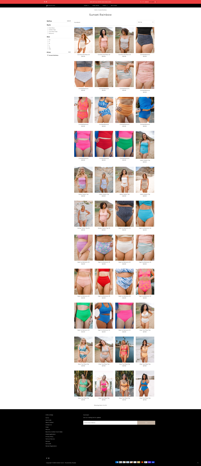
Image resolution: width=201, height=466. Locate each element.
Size (48, 37)
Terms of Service (50, 439)
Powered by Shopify (70, 462)
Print (49, 52)
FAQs (47, 427)
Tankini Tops (52, 29)
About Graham (50, 422)
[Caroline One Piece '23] (83, 40)
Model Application (51, 434)
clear (69, 52)
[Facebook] (44, 2)
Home (96, 10)
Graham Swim (60, 462)
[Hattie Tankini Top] (145, 145)
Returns (48, 429)
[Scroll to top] (197, 462)
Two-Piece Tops (53, 31)
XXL (50, 49)
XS (49, 40)
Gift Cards (48, 443)
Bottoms (51, 33)
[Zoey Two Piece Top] (145, 316)
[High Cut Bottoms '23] (124, 214)
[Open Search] (141, 2)
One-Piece (52, 28)
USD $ (146, 2)
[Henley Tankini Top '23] (83, 214)
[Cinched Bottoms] (145, 40)
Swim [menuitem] (86, 5)
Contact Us (49, 424)
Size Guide (48, 420)
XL (49, 47)
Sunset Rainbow (53, 55)
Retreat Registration (51, 446)
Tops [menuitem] (104, 5)
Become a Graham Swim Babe (54, 432)
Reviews (48, 441)
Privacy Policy (49, 436)
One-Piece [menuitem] (95, 5)
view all (69, 20)
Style (49, 25)
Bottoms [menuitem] (114, 5)
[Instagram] (46, 2)
